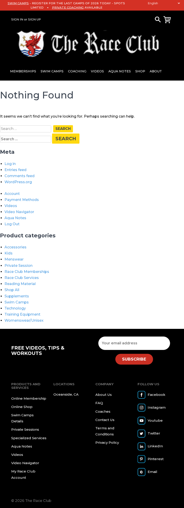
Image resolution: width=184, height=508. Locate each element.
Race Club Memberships (26, 272)
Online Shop (22, 407)
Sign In (17, 19)
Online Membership (28, 398)
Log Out (12, 224)
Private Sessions (25, 429)
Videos (97, 71)
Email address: (134, 343)
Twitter (154, 433)
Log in (10, 164)
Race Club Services (21, 278)
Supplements (16, 296)
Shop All (11, 290)
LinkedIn (155, 446)
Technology (15, 308)
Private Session (18, 265)
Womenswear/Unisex (24, 320)
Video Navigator (19, 212)
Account (12, 194)
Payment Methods (21, 200)
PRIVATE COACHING (68, 7)
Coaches (102, 411)
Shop (140, 71)
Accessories (15, 247)
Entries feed (15, 170)
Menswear (14, 259)
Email (152, 472)
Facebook (156, 394)
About (156, 71)
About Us (103, 394)
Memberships (23, 71)
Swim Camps (52, 71)
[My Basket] (167, 19)
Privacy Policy (107, 442)
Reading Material (20, 284)
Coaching (77, 71)
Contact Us (104, 420)
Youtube (155, 420)
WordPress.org (18, 182)
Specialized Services (28, 438)
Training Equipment (22, 314)
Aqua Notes (119, 71)
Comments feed (19, 176)
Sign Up (34, 19)
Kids (8, 253)
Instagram (157, 407)
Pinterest (156, 459)
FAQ (99, 403)
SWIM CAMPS (18, 3)
